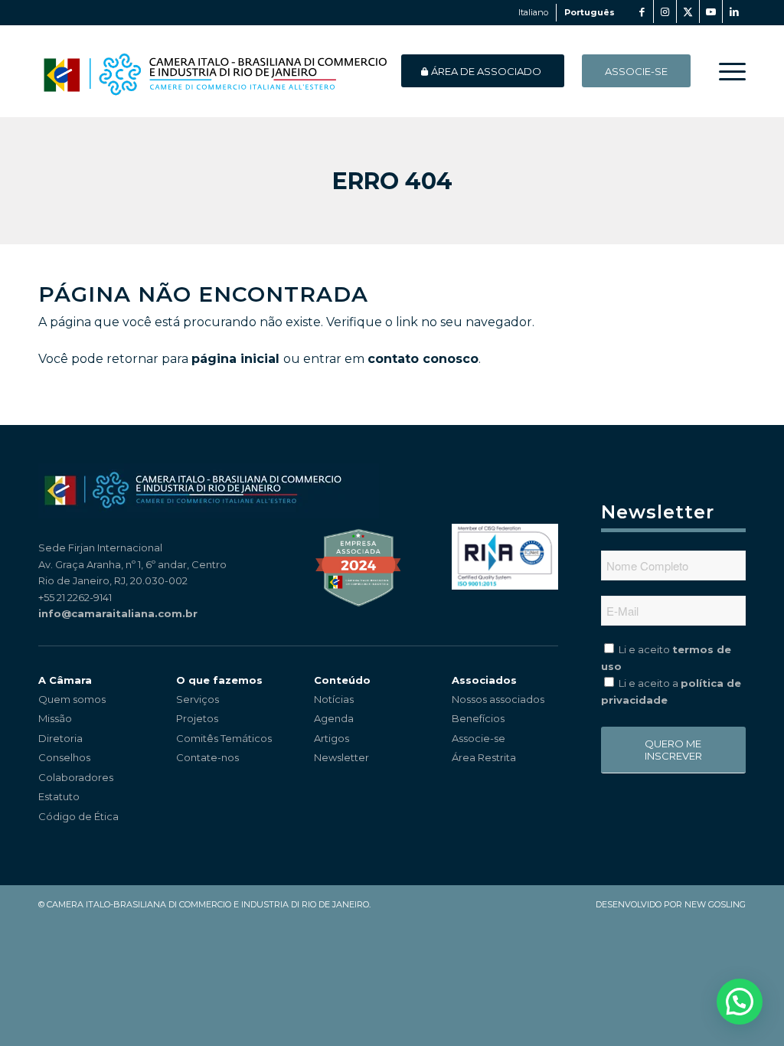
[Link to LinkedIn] (734, 11)
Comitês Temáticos (224, 738)
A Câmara (65, 680)
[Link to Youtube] (711, 11)
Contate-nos (207, 757)
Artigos (331, 738)
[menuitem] (727, 71)
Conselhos (64, 757)
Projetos (197, 718)
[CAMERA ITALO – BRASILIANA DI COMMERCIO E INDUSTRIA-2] (214, 71)
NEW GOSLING (715, 904)
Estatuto (59, 796)
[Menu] (727, 71)
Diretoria (60, 738)
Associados (484, 680)
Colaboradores (75, 777)
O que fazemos (219, 680)
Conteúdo (342, 680)
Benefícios (478, 718)
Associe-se (478, 738)
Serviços (197, 699)
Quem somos (72, 699)
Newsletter (341, 757)
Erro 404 (392, 181)
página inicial (235, 358)
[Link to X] (688, 11)
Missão (55, 718)
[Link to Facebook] (642, 11)
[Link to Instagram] (665, 11)
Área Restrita (484, 757)
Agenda (334, 718)
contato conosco (423, 358)
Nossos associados (498, 699)
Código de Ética (78, 816)
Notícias (334, 699)
